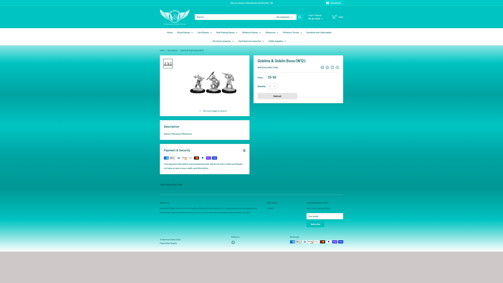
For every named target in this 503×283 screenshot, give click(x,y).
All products (172, 50)
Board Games (183, 32)
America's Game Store (268, 67)
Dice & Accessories (222, 41)
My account (314, 18)
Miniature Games (250, 32)
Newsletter (335, 3)
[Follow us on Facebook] (233, 242)
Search (270, 208)
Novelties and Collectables (319, 32)
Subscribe (315, 224)
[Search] (299, 17)
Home (170, 32)
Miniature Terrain (291, 32)
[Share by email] (337, 67)
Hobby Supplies (275, 41)
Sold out (277, 96)
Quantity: (262, 86)
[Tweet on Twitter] (332, 67)
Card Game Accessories (249, 41)
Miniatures (270, 32)
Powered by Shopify (168, 243)
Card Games (203, 32)
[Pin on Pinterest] (327, 67)
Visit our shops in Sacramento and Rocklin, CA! (251, 3)
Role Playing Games (225, 32)
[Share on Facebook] (322, 67)
